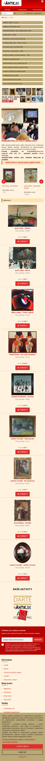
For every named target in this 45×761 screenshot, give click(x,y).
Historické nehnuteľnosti (12, 84)
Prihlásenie (29, 13)
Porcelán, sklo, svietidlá (13, 47)
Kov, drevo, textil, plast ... (13, 51)
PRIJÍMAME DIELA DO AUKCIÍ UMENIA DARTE (19, 141)
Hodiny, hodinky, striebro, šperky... (16, 55)
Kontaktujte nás (9, 708)
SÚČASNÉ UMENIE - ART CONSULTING (17, 31)
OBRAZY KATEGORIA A (11, 27)
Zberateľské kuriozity (12, 79)
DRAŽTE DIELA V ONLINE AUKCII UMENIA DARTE (22, 163)
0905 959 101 (15, 153)
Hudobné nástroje (10, 75)
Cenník (6, 665)
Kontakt (7, 10)
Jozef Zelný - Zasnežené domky (11, 187)
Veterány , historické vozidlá (14, 39)
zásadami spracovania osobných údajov (23, 649)
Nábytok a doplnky (11, 59)
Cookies (6, 676)
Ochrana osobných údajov (12, 672)
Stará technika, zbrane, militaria (15, 67)
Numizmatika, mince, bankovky (15, 63)
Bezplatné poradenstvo (11, 712)
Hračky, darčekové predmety (14, 71)
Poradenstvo (22, 10)
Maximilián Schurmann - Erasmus (32, 187)
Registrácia (38, 13)
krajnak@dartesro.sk (35, 151)
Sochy (9, 35)
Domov (5, 17)
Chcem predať (37, 10)
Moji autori (7, 700)
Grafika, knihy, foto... (14, 43)
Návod (6, 669)
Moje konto (8, 696)
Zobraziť (24, 241)
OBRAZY (10, 22)
